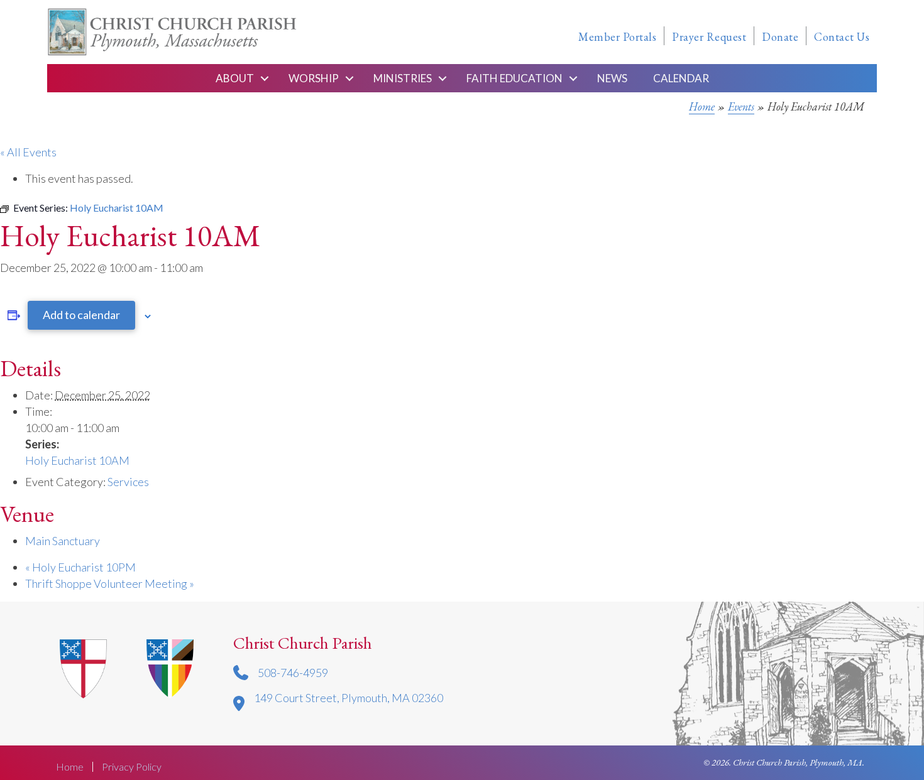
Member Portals (617, 37)
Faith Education (514, 78)
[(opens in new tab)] (170, 667)
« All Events (28, 152)
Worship (314, 78)
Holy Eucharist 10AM (77, 460)
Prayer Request (709, 37)
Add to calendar (81, 315)
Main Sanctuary (62, 541)
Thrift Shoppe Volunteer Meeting (109, 583)
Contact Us (841, 37)
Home (702, 106)
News (612, 78)
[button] (264, 78)
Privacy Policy (132, 767)
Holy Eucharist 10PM (80, 567)
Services (128, 482)
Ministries (402, 78)
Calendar (681, 78)
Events (741, 106)
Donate (780, 37)
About (235, 78)
